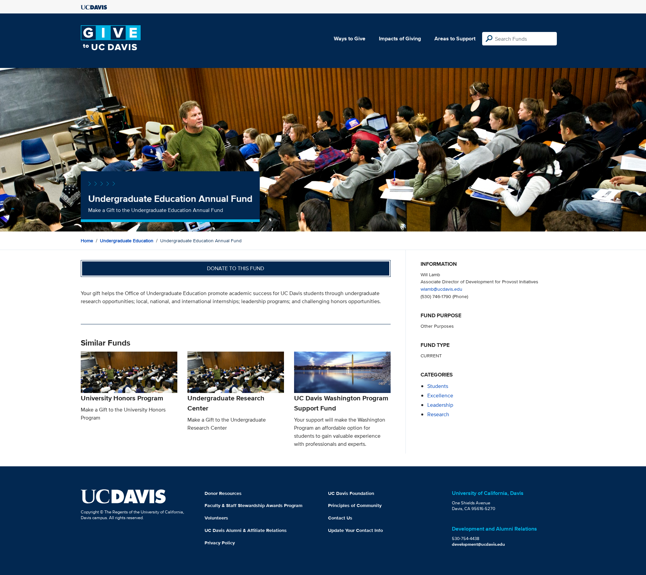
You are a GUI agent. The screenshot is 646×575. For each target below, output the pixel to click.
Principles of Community (355, 505)
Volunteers (216, 517)
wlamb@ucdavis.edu (441, 288)
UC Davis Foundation (351, 493)
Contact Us (340, 517)
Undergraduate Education (126, 240)
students (437, 386)
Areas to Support (454, 38)
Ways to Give (349, 38)
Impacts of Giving (400, 38)
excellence (440, 395)
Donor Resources (223, 493)
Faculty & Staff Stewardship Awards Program (253, 505)
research (438, 414)
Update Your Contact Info (355, 530)
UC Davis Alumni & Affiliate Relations (246, 530)
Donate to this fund (235, 268)
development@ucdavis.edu (478, 544)
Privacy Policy (220, 542)
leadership (440, 405)
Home (87, 240)
